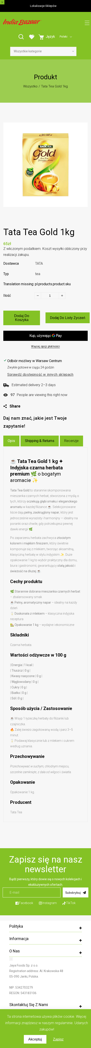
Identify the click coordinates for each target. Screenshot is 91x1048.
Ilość (7, 295)
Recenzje (71, 441)
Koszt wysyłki (53, 249)
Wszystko (30, 86)
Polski (63, 36)
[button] (87, 23)
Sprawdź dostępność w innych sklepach (40, 374)
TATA (39, 263)
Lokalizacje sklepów (43, 6)
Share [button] (14, 406)
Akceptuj (35, 1039)
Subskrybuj (73, 892)
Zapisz (58, 1039)
